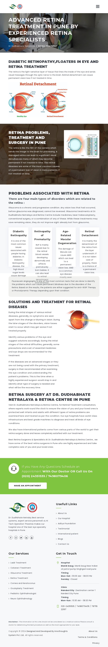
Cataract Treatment (21, 568)
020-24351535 (67, 606)
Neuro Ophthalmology (21, 598)
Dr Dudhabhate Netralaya (22, 46)
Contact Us (63, 544)
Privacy (96, 643)
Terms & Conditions (87, 637)
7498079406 (58, 476)
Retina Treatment (19, 578)
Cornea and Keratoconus (23, 583)
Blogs (60, 539)
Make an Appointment (27, 485)
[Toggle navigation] (97, 6)
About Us (62, 513)
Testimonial (64, 528)
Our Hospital (64, 518)
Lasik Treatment (18, 562)
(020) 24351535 (33, 476)
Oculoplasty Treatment (22, 588)
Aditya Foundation (67, 523)
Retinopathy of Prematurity (42, 235)
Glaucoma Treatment (21, 573)
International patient (68, 533)
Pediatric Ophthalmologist (23, 593)
